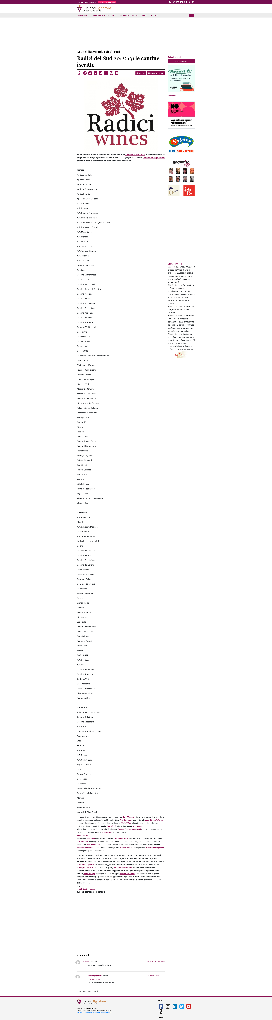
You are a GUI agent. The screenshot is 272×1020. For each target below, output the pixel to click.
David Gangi (89, 874)
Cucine (143, 15)
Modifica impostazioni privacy (102, 1012)
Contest (153, 15)
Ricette (114, 15)
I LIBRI (86, 2)
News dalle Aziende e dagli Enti (98, 52)
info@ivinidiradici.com (86, 889)
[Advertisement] (136, 33)
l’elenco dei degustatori (154, 157)
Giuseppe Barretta (85, 867)
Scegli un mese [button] (180, 61)
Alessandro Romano (122, 867)
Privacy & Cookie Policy (84, 1012)
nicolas (86, 961)
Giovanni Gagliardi (85, 864)
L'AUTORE (80, 2)
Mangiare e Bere (100, 15)
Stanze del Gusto (128, 15)
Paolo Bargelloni (127, 874)
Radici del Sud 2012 (135, 154)
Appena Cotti (84, 15)
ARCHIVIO (92, 2)
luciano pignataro (95, 975)
